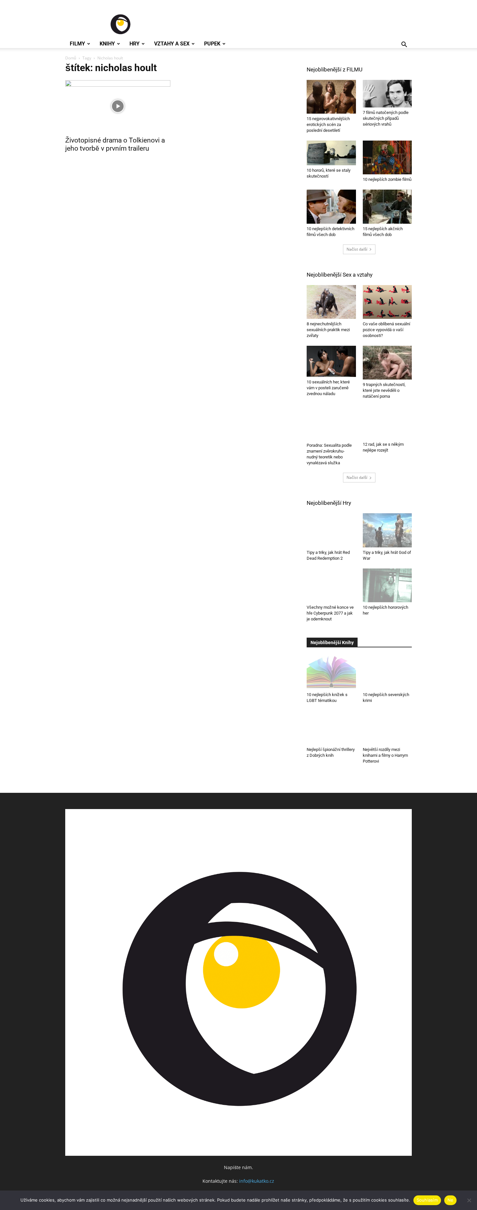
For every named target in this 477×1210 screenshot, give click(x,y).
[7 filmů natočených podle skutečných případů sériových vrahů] (387, 93)
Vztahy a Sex (172, 43)
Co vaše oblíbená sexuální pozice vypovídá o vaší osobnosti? (386, 329)
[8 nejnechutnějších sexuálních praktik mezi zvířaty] (331, 302)
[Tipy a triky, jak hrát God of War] (387, 529)
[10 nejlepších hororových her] (387, 584)
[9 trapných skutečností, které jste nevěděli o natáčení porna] (387, 363)
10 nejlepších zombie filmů (387, 179)
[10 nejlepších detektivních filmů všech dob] (331, 206)
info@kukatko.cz (256, 1180)
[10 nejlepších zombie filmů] (387, 157)
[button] (404, 45)
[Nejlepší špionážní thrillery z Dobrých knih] (331, 726)
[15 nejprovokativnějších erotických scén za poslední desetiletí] (331, 97)
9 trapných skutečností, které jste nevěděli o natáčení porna (384, 390)
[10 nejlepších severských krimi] (387, 667)
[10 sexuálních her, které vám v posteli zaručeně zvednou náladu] (331, 361)
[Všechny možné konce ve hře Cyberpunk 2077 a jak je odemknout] (331, 584)
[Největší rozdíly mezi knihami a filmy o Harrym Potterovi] (387, 726)
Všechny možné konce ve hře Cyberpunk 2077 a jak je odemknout (330, 611)
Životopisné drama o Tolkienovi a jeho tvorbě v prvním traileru (115, 144)
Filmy (77, 43)
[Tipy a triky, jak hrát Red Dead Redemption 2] (331, 529)
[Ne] (469, 1200)
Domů (70, 58)
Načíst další (357, 249)
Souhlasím (427, 1200)
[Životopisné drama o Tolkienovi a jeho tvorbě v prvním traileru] (117, 106)
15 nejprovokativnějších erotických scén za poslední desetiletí (328, 124)
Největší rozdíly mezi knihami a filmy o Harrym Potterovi (385, 754)
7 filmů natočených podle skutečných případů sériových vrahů (386, 118)
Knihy (107, 43)
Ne (450, 1200)
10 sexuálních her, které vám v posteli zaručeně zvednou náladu (328, 388)
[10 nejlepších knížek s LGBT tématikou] (331, 671)
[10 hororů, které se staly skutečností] (331, 153)
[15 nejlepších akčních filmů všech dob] (387, 206)
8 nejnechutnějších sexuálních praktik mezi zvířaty (328, 329)
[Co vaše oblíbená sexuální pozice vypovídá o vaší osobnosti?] (387, 302)
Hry (134, 43)
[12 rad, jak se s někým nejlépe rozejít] (387, 422)
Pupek (212, 43)
